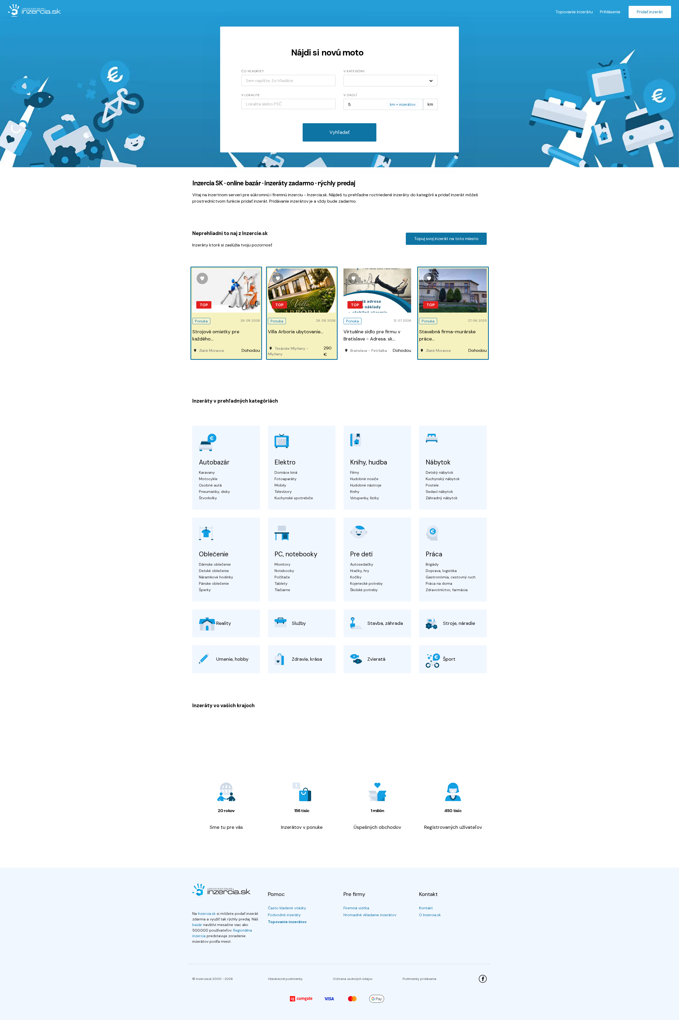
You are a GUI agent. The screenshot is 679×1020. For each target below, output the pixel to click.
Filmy (354, 472)
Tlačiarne (282, 589)
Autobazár (214, 462)
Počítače (282, 577)
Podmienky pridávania (419, 979)
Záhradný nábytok (442, 498)
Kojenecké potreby (366, 583)
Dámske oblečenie (215, 564)
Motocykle (208, 478)
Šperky (205, 589)
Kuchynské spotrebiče (294, 498)
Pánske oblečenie (214, 583)
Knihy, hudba (368, 462)
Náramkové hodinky (216, 577)
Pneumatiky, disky (214, 491)
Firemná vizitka (356, 908)
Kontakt (426, 908)
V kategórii (354, 71)
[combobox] (288, 104)
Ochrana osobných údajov (352, 979)
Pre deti (361, 554)
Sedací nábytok (439, 491)
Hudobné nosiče (364, 478)
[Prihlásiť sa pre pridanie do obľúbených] (202, 278)
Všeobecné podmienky (285, 979)
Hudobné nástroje (365, 485)
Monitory (282, 564)
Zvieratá (376, 659)
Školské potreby (364, 589)
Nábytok (438, 462)
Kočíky (356, 577)
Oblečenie (213, 554)
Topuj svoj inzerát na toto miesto (446, 238)
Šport (449, 659)
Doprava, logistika (441, 570)
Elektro (285, 462)
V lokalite (250, 95)
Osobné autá (210, 485)
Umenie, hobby (232, 659)
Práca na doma (439, 583)
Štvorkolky (208, 498)
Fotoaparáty (286, 478)
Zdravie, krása (307, 659)
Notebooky (284, 570)
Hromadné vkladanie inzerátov (369, 914)
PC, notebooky (296, 554)
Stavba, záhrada (385, 623)
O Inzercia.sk (430, 914)
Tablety (281, 583)
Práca (434, 554)
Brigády (432, 564)
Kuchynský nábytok (443, 478)
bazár (197, 924)
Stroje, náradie (459, 623)
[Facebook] (483, 979)
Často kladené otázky (287, 908)
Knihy (354, 491)
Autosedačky (361, 564)
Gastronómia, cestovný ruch (451, 577)
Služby (299, 623)
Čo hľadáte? (252, 71)
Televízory (283, 491)
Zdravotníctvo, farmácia (447, 589)
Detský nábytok (439, 472)
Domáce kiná (286, 472)
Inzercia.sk (207, 913)
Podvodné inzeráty (284, 914)
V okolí (350, 95)
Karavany (207, 472)
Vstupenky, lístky (364, 498)
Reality (223, 623)
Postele (432, 485)
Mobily (280, 485)
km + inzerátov (402, 104)
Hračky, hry (359, 570)
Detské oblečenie (214, 570)
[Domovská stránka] (34, 10)
